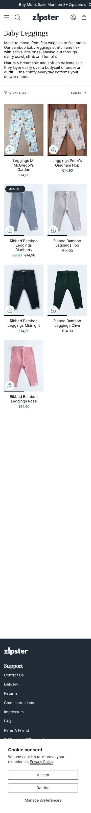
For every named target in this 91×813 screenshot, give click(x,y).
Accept (43, 775)
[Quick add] (9, 149)
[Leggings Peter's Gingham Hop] (67, 130)
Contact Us (14, 675)
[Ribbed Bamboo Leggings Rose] (23, 366)
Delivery (11, 684)
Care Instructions (19, 703)
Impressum (14, 712)
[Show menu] (7, 17)
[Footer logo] (16, 651)
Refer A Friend (16, 730)
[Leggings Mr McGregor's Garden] (23, 130)
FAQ (7, 721)
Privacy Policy (41, 761)
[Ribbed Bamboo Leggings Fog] (67, 210)
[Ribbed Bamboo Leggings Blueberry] (23, 210)
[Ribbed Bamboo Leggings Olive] (67, 290)
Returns (11, 693)
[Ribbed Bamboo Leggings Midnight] (23, 290)
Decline (43, 788)
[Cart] (84, 17)
